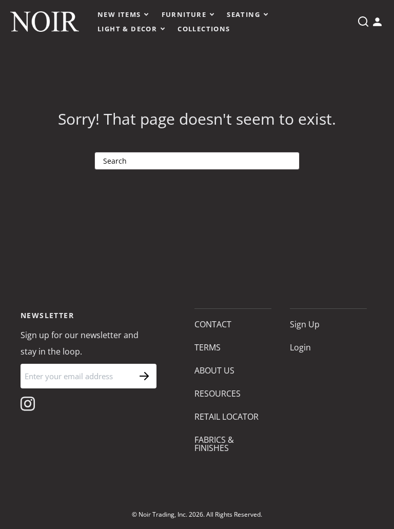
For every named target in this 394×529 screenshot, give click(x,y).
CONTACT (212, 324)
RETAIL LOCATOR (226, 416)
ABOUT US (214, 370)
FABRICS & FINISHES (214, 444)
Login (300, 347)
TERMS (207, 347)
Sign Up (305, 324)
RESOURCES (217, 393)
